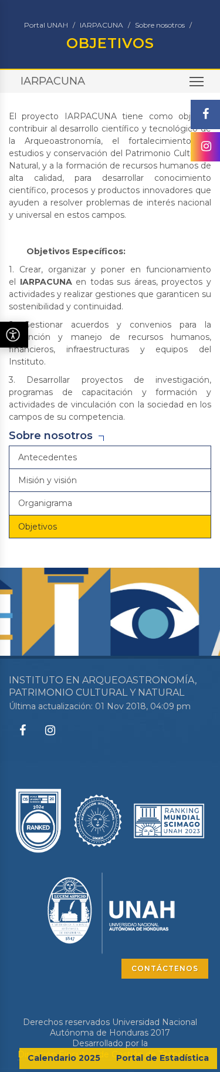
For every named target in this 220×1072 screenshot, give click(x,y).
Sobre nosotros (160, 25)
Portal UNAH (46, 25)
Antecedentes (47, 457)
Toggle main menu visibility (196, 81)
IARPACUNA (101, 25)
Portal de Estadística (162, 1058)
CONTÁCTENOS (164, 968)
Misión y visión (47, 480)
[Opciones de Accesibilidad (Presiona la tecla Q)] (14, 335)
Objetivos (37, 526)
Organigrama (45, 503)
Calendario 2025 (64, 1058)
